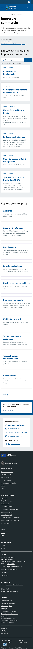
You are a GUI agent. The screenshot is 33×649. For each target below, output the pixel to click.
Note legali (4, 609)
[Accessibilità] (4, 644)
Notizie (3, 533)
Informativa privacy (6, 606)
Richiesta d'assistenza (7, 622)
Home (2, 14)
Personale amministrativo (8, 483)
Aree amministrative (7, 472)
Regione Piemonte (7, 2)
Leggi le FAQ (4, 616)
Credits (10, 642)
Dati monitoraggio (6, 640)
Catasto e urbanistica (7, 506)
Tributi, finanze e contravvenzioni (10, 520)
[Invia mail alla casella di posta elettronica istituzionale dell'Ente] (14, 566)
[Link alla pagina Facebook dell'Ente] (2, 631)
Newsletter (4, 634)
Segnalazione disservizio (8, 618)
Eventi (3, 548)
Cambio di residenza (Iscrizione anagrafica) (13, 44)
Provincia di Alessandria (8, 603)
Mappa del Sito (24, 642)
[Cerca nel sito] (27, 7)
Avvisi (2, 536)
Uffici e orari (4, 572)
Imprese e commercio (9, 67)
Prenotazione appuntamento (9, 620)
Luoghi (3, 545)
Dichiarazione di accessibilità (9, 611)
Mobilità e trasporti (6, 515)
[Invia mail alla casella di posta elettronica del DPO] (14, 585)
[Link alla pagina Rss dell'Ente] (5, 631)
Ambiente (4, 498)
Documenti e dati (6, 475)
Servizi (7, 14)
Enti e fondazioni (6, 477)
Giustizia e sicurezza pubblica (9, 509)
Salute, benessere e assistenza (10, 518)
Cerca (28, 60)
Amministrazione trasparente (9, 614)
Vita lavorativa (5, 523)
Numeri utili (4, 575)
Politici (3, 486)
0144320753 (11, 564)
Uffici (2, 489)
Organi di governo (6, 480)
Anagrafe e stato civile (7, 501)
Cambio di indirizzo (6, 42)
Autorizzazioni (5, 504)
